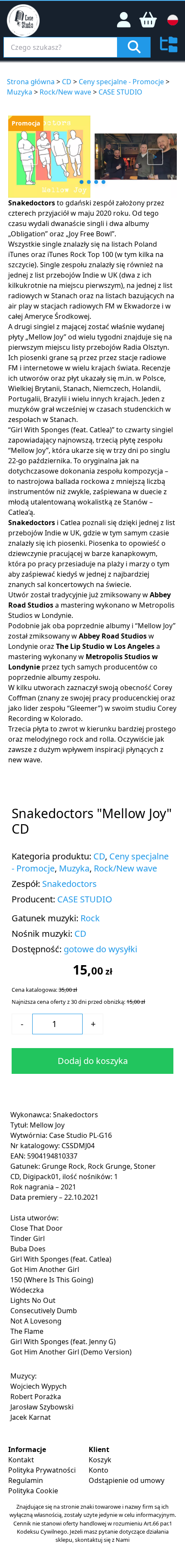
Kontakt (21, 1459)
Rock (90, 918)
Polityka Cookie (33, 1490)
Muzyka (19, 92)
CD (66, 81)
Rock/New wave (65, 92)
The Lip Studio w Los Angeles (105, 646)
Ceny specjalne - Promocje (121, 81)
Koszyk (100, 1459)
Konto (98, 1470)
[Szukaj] (134, 47)
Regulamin (25, 1480)
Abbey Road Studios (113, 636)
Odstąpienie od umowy (126, 1480)
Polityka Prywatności (42, 1470)
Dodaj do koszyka (93, 1061)
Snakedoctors (31, 203)
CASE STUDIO (120, 92)
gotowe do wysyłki (100, 949)
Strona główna (31, 81)
